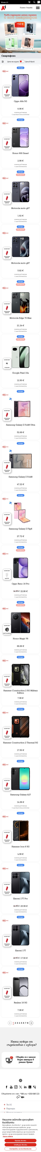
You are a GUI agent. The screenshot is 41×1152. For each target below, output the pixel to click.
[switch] (21, 61)
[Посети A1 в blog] (30, 1086)
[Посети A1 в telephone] (34, 1086)
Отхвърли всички (20, 1145)
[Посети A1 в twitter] (20, 1086)
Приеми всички (20, 1141)
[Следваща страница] (31, 1023)
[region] (20, 1132)
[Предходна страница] (10, 1023)
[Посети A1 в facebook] (6, 1086)
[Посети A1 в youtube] (11, 1086)
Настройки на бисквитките (20, 1149)
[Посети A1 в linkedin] (25, 1086)
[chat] (18, 1097)
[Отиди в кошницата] (29, 2)
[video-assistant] (22, 1097)
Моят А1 (4, 2)
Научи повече (8, 1136)
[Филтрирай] (3, 61)
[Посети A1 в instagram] (16, 1086)
